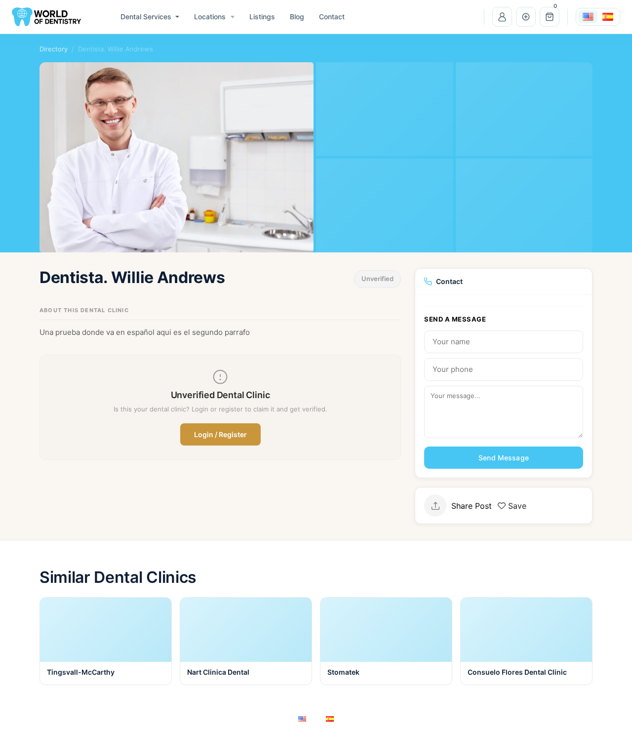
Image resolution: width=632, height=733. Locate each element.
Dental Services (145, 16)
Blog (297, 16)
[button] (549, 17)
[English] (588, 16)
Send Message (503, 457)
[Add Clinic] (526, 17)
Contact (332, 16)
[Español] (607, 16)
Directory (54, 49)
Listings (262, 16)
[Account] (502, 17)
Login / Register (220, 434)
